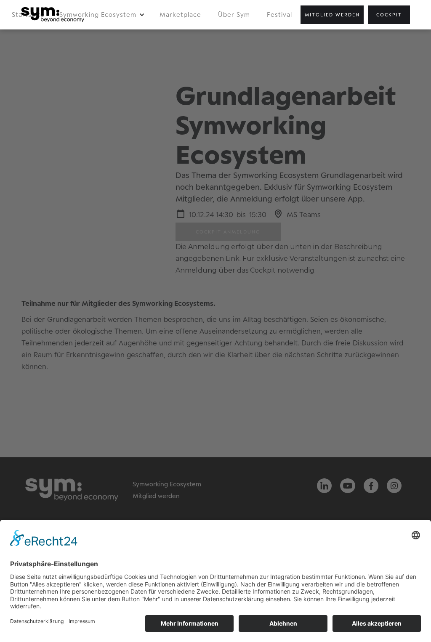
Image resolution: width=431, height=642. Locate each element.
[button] (102, 15)
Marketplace (180, 14)
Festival (279, 14)
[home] (52, 15)
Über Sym (234, 14)
